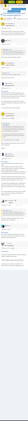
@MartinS (5, 73)
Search (18, 11)
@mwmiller (5, 123)
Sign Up (12, 2)
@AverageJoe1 (6, 49)
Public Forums (6, 9)
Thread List (14, 9)
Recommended (11, 11)
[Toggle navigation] (25, 2)
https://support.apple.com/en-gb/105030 (12, 260)
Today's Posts (22, 9)
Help (17, 19)
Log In (20, 2)
